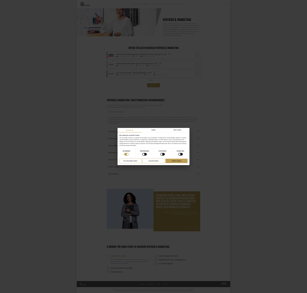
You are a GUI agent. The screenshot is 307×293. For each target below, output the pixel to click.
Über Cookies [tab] (177, 130)
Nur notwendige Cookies (130, 161)
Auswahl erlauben (153, 161)
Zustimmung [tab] (129, 130)
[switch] (144, 154)
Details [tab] (153, 130)
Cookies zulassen (176, 161)
